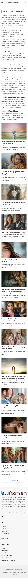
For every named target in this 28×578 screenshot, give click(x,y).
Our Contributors (5, 533)
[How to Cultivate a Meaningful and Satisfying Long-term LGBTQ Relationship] (14, 455)
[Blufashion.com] (14, 2)
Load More (13, 480)
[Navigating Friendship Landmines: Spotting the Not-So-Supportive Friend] (14, 161)
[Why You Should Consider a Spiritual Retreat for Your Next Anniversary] (14, 366)
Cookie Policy (23, 572)
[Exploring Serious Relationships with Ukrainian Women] (14, 131)
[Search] (26, 2)
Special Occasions (5, 553)
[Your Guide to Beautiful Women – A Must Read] (14, 250)
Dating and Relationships (10, 6)
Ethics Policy (14, 574)
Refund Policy (4, 538)
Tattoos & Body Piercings (7, 557)
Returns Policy (4, 536)
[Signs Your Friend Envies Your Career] (14, 222)
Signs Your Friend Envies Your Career (13, 232)
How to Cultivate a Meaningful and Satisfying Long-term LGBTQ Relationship (12, 467)
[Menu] (2, 2)
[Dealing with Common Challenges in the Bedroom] (14, 192)
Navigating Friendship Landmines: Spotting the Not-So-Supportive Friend (12, 173)
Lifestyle (3, 548)
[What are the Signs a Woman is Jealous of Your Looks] (14, 309)
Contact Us (4, 528)
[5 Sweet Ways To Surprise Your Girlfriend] (14, 425)
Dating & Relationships (6, 555)
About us (3, 526)
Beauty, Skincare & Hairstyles (8, 560)
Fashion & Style (4, 550)
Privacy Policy (16, 572)
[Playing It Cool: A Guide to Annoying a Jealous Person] (14, 337)
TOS (10, 572)
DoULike (21, 21)
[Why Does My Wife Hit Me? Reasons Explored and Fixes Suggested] (14, 279)
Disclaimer (5, 572)
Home (2, 6)
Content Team (4, 531)
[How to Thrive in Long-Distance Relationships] (14, 396)
